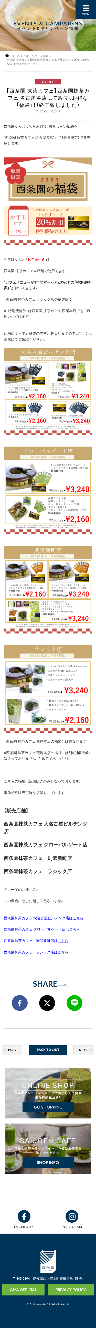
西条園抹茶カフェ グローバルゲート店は (42, 929)
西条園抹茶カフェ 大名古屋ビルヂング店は (43, 917)
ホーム (7, 55)
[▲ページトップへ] (82, 1315)
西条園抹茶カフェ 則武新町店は (36, 940)
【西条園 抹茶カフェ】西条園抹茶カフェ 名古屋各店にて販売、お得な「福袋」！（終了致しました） (47, 62)
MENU (86, 14)
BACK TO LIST (48, 1049)
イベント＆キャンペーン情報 (30, 56)
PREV (12, 1049)
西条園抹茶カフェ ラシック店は (36, 951)
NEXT (83, 1049)
